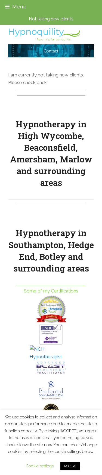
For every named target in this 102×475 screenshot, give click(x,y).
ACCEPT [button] (70, 466)
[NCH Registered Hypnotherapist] (51, 352)
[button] (15, 7)
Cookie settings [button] (40, 466)
